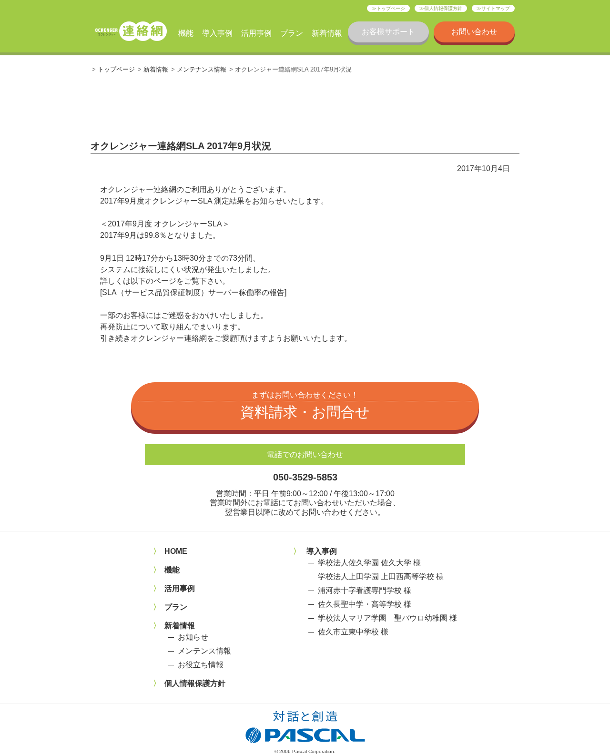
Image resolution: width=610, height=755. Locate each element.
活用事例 (256, 33)
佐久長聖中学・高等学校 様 (364, 604)
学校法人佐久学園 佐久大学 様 (369, 563)
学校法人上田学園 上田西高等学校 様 (381, 576)
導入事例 (217, 33)
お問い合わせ (474, 32)
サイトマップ (495, 8)
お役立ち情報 (201, 665)
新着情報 (327, 33)
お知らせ (193, 637)
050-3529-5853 (305, 477)
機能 (185, 33)
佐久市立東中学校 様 (353, 632)
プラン (291, 33)
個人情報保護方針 (443, 8)
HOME (175, 551)
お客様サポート (388, 32)
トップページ (390, 8)
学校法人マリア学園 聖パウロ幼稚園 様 (387, 618)
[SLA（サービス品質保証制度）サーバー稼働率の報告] (193, 292)
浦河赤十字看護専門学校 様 (364, 590)
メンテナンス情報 (201, 69)
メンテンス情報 (204, 651)
